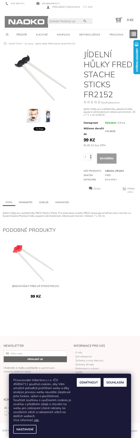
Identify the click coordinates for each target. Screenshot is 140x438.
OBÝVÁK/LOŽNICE (89, 34)
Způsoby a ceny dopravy (89, 360)
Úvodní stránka (7, 34)
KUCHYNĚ (42, 34)
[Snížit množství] (90, 158)
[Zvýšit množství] (90, 155)
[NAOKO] (26, 21)
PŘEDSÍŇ (21, 34)
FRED (108, 175)
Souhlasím (115, 382)
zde (36, 420)
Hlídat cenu (131, 190)
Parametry (26, 202)
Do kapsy (111, 179)
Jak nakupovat (83, 356)
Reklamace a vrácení (87, 368)
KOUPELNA (63, 34)
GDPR (78, 372)
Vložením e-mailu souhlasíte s (29, 369)
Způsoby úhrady (84, 364)
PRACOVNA (116, 34)
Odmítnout (88, 382)
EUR (90, 7)
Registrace (73, 7)
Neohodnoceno (110, 102)
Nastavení (24, 429)
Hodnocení (62, 202)
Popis (9, 202)
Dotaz (97, 188)
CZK (85, 6)
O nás (78, 352)
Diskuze (43, 202)
